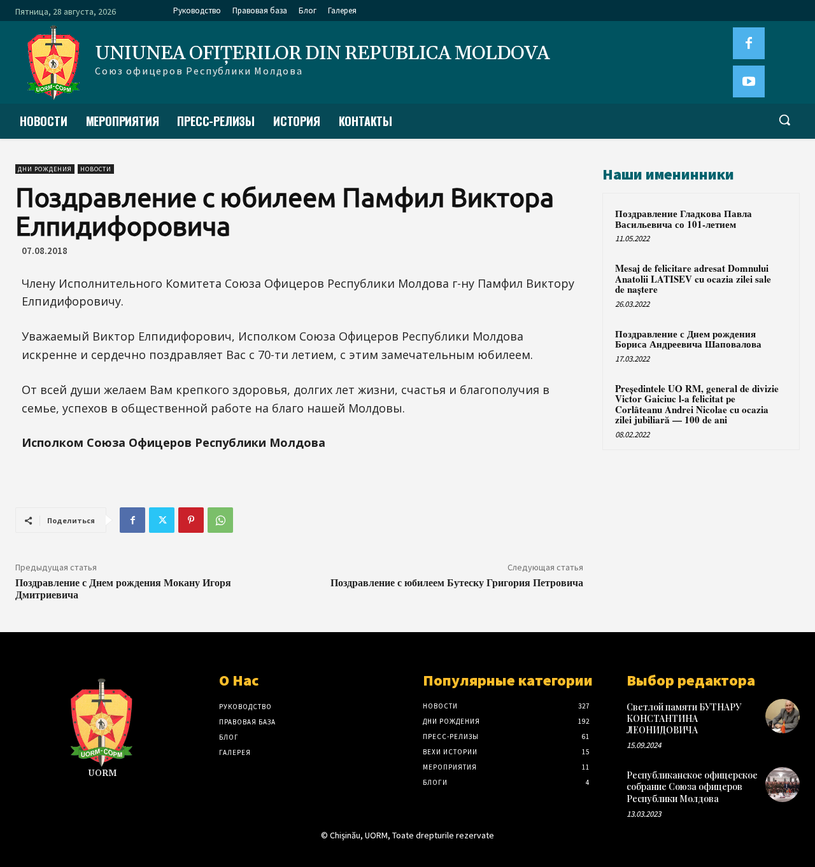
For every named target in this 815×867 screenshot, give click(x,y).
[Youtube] (749, 81)
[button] (784, 119)
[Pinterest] (191, 520)
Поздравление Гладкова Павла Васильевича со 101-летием (683, 218)
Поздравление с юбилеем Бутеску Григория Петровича (456, 582)
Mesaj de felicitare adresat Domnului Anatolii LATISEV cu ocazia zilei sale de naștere (693, 278)
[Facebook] (749, 43)
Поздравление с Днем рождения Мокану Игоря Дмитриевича (123, 588)
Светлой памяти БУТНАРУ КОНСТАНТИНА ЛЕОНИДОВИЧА (684, 718)
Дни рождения (45, 169)
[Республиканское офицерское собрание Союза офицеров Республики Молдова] (782, 784)
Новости (95, 169)
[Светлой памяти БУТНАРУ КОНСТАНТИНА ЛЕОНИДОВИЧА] (782, 716)
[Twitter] (161, 520)
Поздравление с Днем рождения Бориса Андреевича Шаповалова (688, 339)
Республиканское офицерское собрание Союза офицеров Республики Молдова (692, 786)
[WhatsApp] (220, 520)
